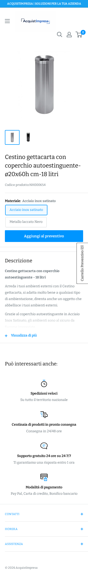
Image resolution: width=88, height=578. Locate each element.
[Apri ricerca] (59, 34)
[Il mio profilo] (69, 34)
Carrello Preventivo (82, 263)
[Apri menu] (7, 21)
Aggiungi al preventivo (44, 236)
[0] (79, 34)
